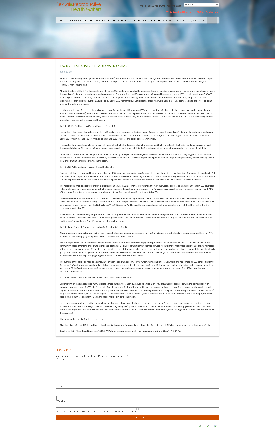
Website (60, 401)
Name (60, 386)
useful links (169, 426)
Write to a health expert (180, 12)
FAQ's (199, 12)
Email (60, 394)
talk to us (152, 426)
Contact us (212, 12)
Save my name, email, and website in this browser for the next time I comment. (97, 411)
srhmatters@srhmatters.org (164, 6)
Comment (62, 359)
